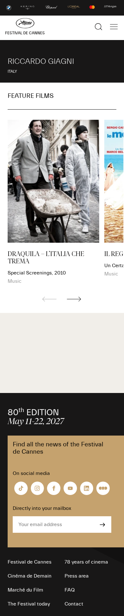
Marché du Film (25, 590)
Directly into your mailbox (42, 508)
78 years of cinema (86, 562)
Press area (77, 576)
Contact (74, 604)
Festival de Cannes (30, 562)
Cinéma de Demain (30, 576)
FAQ (70, 590)
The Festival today (29, 604)
